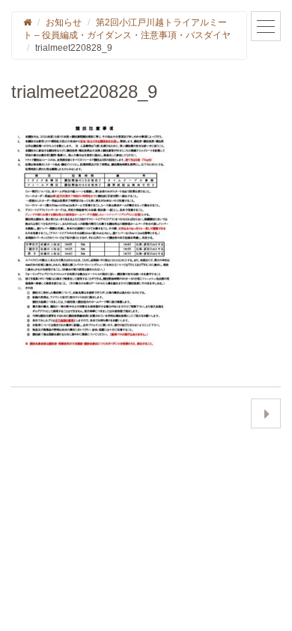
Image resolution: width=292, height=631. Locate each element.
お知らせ (64, 22)
